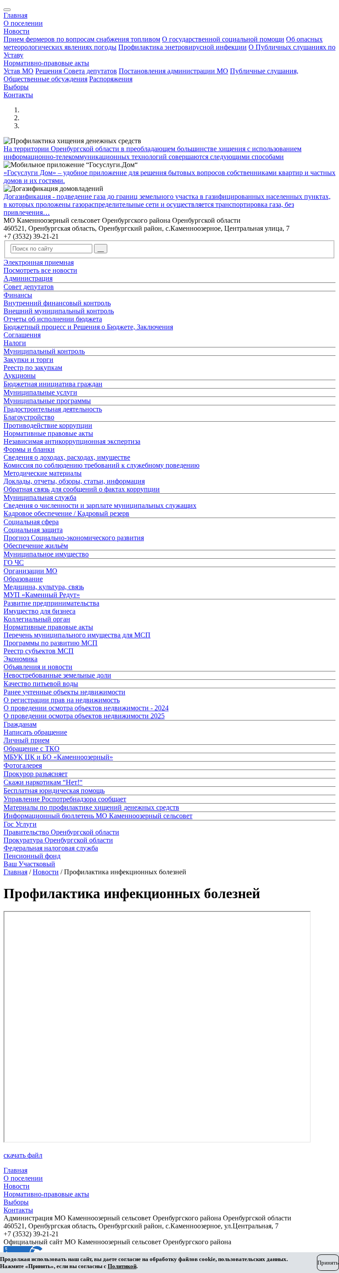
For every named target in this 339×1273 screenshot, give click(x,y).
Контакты (18, 95)
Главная (15, 15)
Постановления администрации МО (173, 71)
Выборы (16, 87)
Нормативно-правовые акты (46, 63)
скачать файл (23, 1155)
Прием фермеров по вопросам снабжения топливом (82, 39)
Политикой (122, 1266)
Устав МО (19, 71)
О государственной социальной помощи (223, 39)
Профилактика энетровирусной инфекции (182, 47)
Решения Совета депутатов (76, 71)
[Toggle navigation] (7, 9)
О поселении (23, 23)
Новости (17, 31)
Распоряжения (110, 79)
